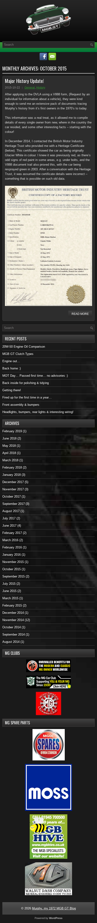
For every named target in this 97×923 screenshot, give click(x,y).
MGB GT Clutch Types (17, 354)
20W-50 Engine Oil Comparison (23, 346)
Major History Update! (24, 80)
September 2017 (13, 504)
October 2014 (11, 627)
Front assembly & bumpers (20, 404)
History (40, 87)
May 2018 (9, 445)
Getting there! (11, 390)
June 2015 (9, 591)
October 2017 (11, 496)
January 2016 (11, 554)
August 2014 (11, 642)
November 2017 (13, 489)
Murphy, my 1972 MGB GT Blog (54, 908)
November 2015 (13, 562)
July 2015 (9, 583)
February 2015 (12, 605)
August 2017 (11, 511)
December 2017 (13, 482)
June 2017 (9, 525)
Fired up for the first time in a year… (27, 397)
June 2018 (9, 438)
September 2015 (13, 576)
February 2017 (12, 533)
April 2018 (9, 453)
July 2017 (9, 518)
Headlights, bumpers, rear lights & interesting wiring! (37, 412)
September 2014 (13, 634)
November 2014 (13, 620)
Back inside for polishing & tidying (25, 383)
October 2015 (11, 569)
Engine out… (11, 361)
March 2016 (10, 540)
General (29, 87)
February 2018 (12, 467)
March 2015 (10, 598)
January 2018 (11, 474)
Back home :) (11, 368)
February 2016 (12, 547)
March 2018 (10, 460)
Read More (80, 314)
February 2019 (12, 431)
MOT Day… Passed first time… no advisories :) (35, 375)
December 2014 (13, 612)
